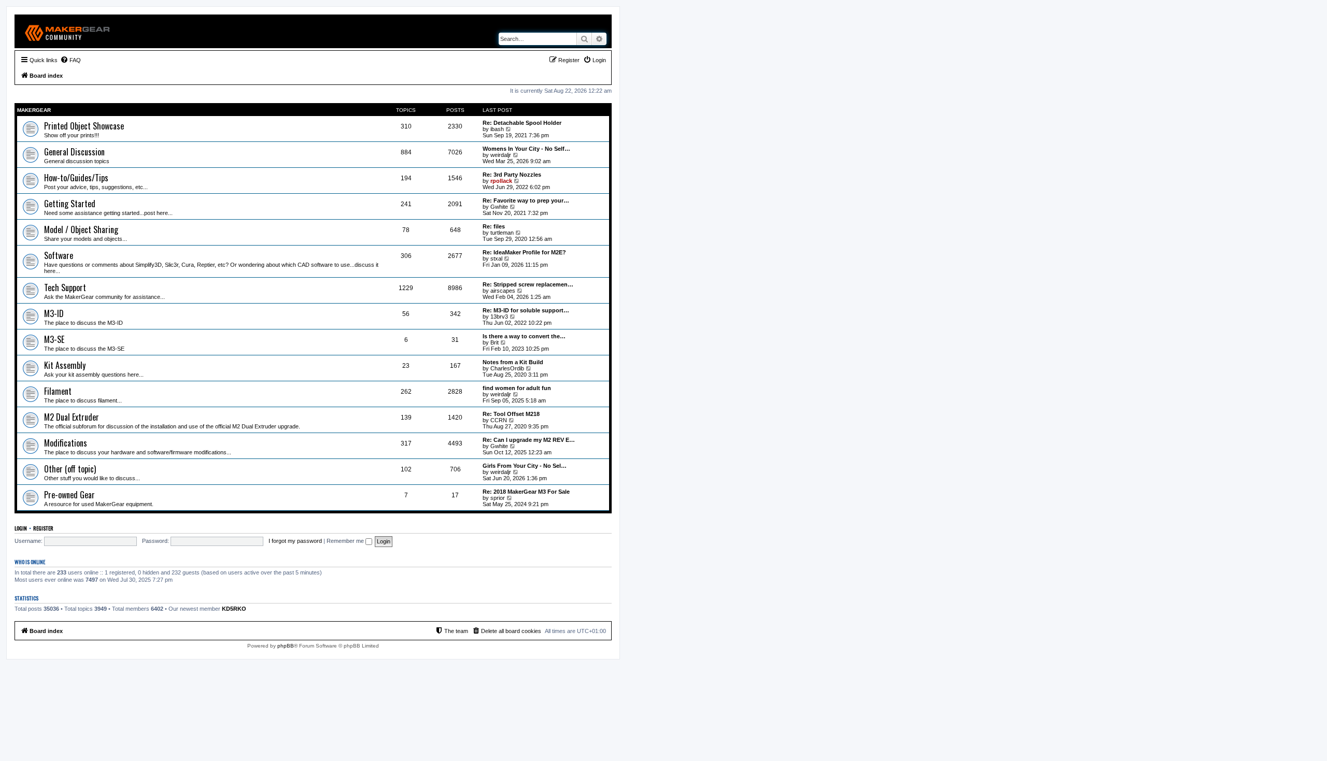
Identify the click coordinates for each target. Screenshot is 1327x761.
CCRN (498, 420)
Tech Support (65, 287)
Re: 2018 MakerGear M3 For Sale (526, 492)
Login (21, 528)
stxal (496, 258)
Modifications (65, 443)
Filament (58, 391)
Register (43, 528)
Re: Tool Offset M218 (511, 414)
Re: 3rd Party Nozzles (512, 174)
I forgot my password (295, 541)
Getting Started (69, 203)
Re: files (494, 226)
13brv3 (499, 316)
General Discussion (74, 152)
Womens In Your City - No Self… (526, 149)
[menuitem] (70, 60)
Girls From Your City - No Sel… (525, 466)
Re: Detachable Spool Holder (522, 123)
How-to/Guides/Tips (76, 177)
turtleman (502, 232)
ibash (497, 129)
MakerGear (34, 110)
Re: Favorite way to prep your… (526, 200)
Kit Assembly (65, 365)
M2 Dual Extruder (71, 417)
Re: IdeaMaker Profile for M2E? (524, 252)
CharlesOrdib (507, 368)
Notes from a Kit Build (513, 362)
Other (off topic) (70, 469)
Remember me (346, 541)
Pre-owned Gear (69, 495)
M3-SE (54, 339)
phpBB (285, 646)
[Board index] (67, 31)
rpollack (501, 181)
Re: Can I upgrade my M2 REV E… (529, 440)
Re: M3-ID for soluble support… (526, 310)
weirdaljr (500, 155)
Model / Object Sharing (81, 229)
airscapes (502, 291)
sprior (497, 498)
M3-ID (54, 313)
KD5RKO (234, 609)
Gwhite (499, 207)
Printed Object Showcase (84, 126)
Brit (494, 342)
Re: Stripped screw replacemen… (528, 284)
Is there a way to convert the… (524, 336)
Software (58, 255)
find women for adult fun (517, 388)
